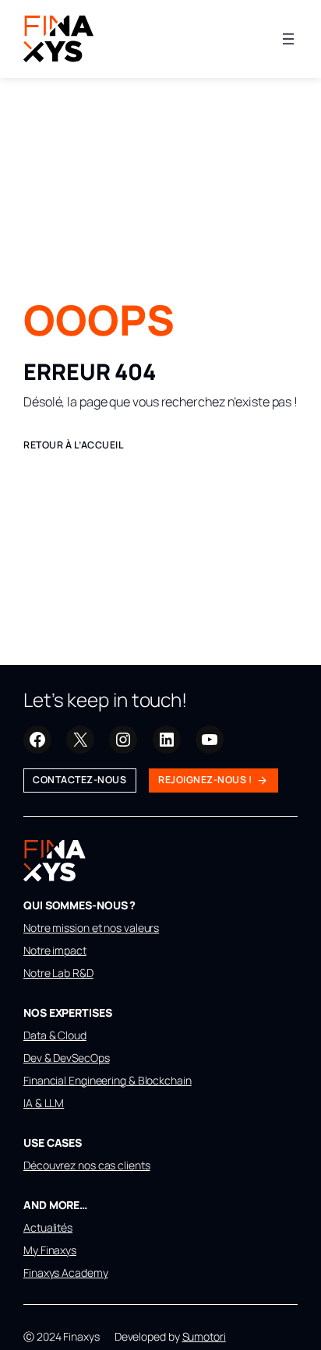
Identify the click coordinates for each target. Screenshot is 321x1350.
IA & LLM (43, 1102)
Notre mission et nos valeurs (91, 927)
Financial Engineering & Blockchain (107, 1080)
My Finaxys (49, 1250)
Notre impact (54, 950)
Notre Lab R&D (58, 972)
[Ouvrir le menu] (288, 39)
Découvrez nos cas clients (86, 1165)
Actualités (47, 1227)
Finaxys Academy (65, 1272)
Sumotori (204, 1336)
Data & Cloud (54, 1035)
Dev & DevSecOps (66, 1057)
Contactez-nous (79, 779)
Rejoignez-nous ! (205, 779)
